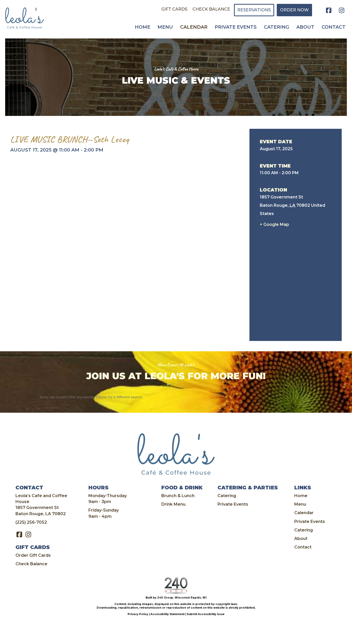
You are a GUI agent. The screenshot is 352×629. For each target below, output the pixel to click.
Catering (226, 495)
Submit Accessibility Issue (205, 614)
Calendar (304, 512)
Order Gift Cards (33, 555)
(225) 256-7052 (31, 522)
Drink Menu (173, 504)
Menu (300, 504)
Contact (303, 547)
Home (300, 495)
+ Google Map (274, 224)
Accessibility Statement (167, 614)
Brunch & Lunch (178, 495)
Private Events (232, 504)
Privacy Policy (138, 614)
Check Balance (31, 563)
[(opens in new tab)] (176, 585)
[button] (329, 10)
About (300, 538)
